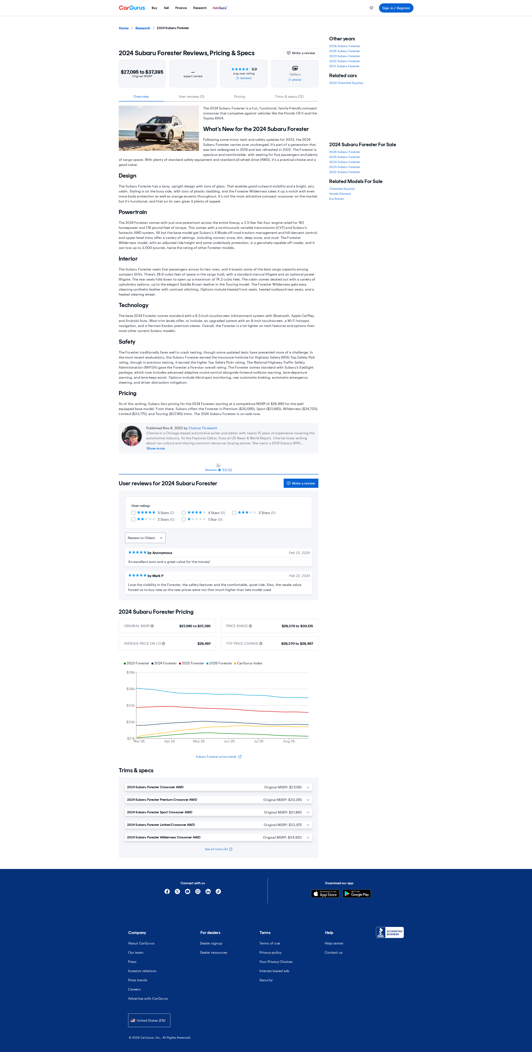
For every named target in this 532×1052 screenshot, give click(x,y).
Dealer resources (213, 952)
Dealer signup (211, 943)
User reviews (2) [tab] (191, 96)
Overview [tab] (141, 96)
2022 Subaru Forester (344, 61)
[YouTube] (187, 893)
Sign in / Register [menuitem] (396, 8)
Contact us (334, 952)
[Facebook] (167, 893)
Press (132, 962)
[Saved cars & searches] (371, 8)
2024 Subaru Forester (344, 162)
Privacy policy (270, 952)
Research (143, 28)
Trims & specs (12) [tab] (289, 96)
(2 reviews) (244, 78)
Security (266, 980)
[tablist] (219, 96)
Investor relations (142, 971)
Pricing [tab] (239, 96)
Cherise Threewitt (203, 428)
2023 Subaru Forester (344, 56)
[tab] (219, 467)
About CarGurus (141, 943)
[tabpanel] (219, 537)
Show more (156, 448)
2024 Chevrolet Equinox (346, 83)
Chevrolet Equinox (342, 188)
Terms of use (269, 943)
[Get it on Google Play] (357, 894)
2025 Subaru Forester (344, 51)
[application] (219, 703)
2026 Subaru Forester (344, 46)
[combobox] (149, 1020)
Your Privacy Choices (276, 962)
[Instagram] (197, 893)
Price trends (137, 980)
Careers (134, 989)
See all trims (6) (216, 849)
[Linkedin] (208, 893)
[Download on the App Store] (325, 894)
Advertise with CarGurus (148, 998)
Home (124, 28)
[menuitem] (154, 8)
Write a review (303, 53)
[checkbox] (133, 513)
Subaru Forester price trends (216, 756)
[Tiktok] (218, 893)
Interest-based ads (274, 971)
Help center (334, 943)
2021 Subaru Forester (344, 66)
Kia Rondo (336, 198)
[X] (177, 893)
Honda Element (340, 193)
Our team (136, 952)
